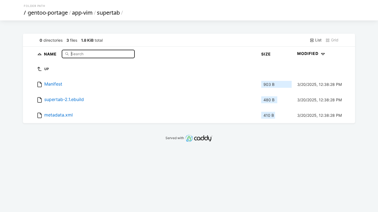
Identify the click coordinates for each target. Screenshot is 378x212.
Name (51, 53)
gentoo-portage (48, 12)
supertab (108, 12)
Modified (308, 53)
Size (266, 54)
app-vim (82, 12)
